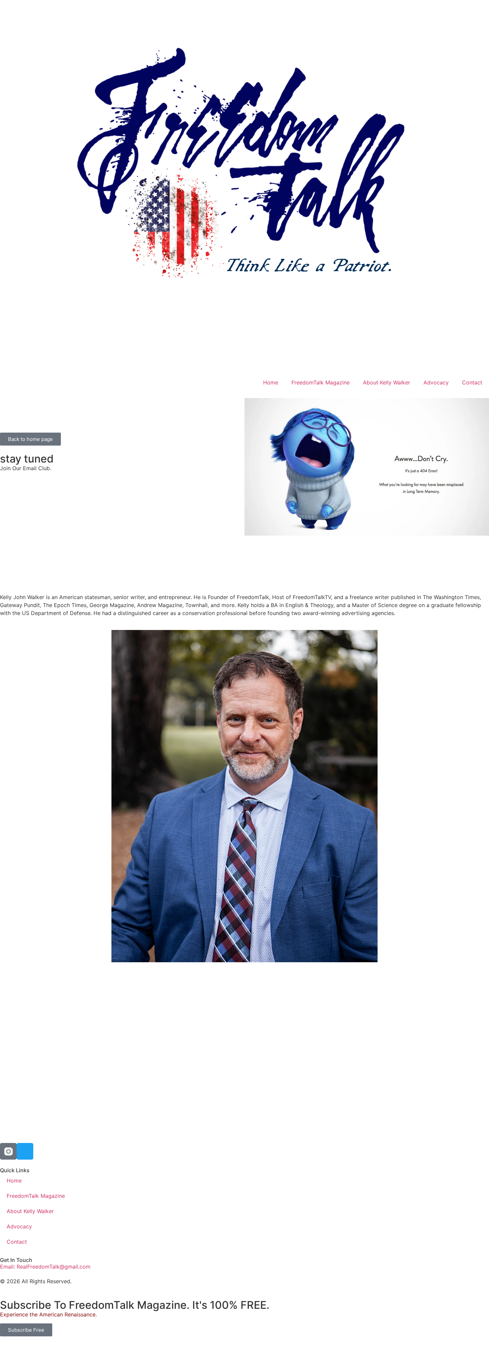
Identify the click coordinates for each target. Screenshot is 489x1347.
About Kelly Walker (386, 382)
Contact (472, 382)
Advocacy (436, 382)
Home (270, 382)
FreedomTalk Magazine (320, 382)
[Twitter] (25, 1151)
